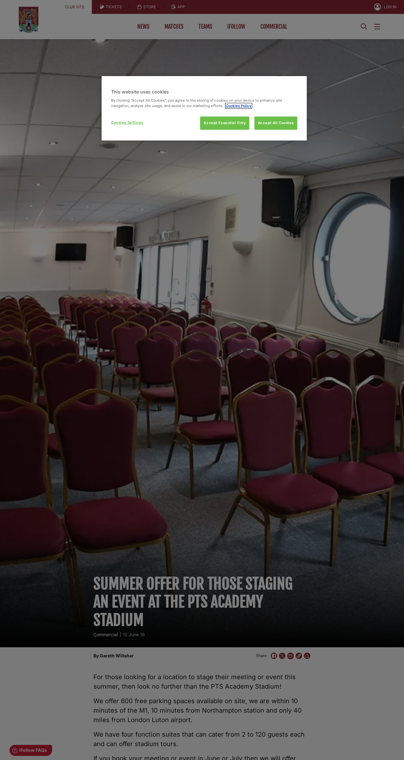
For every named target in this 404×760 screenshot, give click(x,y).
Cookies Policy (239, 106)
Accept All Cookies (276, 123)
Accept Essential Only (225, 123)
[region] (204, 108)
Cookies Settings (127, 122)
